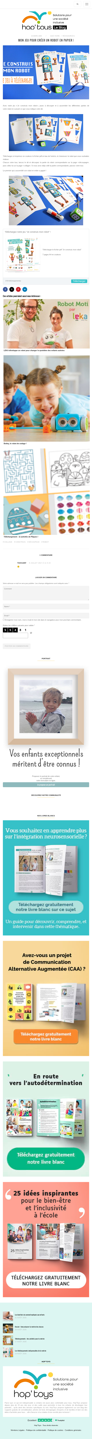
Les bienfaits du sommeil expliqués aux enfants (30, 1315)
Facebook (10, 803)
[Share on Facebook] (5, 289)
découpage (34, 542)
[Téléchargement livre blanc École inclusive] (46, 1239)
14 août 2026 (20, 1354)
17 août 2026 (20, 1342)
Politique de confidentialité (36, 1430)
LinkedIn (53, 803)
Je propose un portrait (46, 784)
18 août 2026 (20, 1330)
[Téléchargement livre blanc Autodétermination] (46, 1119)
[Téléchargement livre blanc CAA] (46, 998)
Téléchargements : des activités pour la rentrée (29, 1339)
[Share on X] (11, 289)
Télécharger (79, 281)
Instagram (24, 803)
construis (20, 542)
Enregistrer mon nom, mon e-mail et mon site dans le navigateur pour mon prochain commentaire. (43, 620)
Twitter (82, 803)
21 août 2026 (20, 1318)
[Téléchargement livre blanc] (46, 878)
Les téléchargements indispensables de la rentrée (30, 1351)
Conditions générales (73, 1430)
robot (46, 542)
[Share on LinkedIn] (24, 289)
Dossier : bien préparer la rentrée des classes (29, 1327)
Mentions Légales (18, 1430)
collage (8, 542)
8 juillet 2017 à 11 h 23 (40, 563)
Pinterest (39, 803)
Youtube (67, 803)
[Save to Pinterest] (18, 289)
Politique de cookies (55, 1430)
